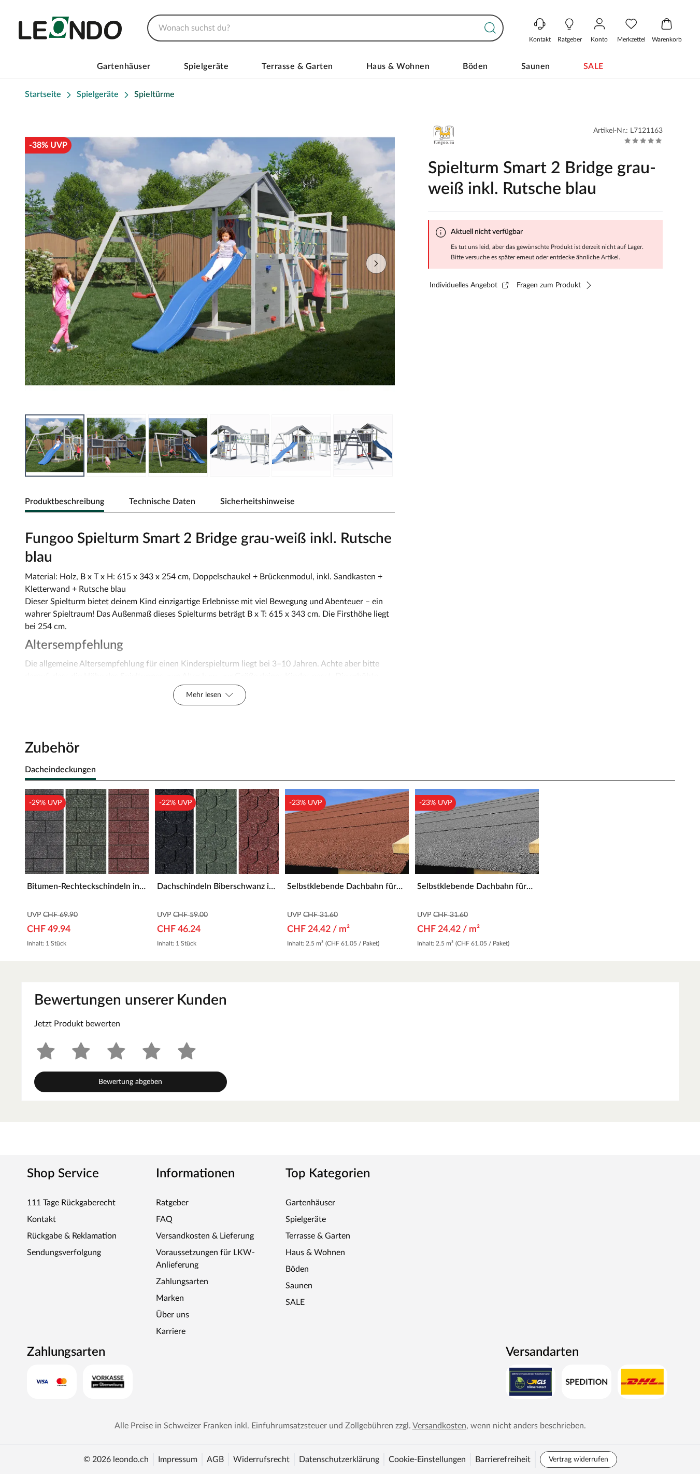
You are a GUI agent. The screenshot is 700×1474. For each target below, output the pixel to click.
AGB (215, 1459)
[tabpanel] (210, 615)
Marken (170, 1298)
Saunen (535, 66)
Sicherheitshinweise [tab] (257, 501)
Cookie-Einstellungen (427, 1459)
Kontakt (41, 1219)
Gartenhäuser (124, 66)
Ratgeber (172, 1203)
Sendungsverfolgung (64, 1252)
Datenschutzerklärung (339, 1459)
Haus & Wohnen (398, 66)
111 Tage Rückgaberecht (71, 1203)
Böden (475, 66)
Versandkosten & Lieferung (205, 1236)
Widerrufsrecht (261, 1459)
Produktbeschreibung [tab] (64, 501)
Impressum (177, 1459)
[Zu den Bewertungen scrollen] (643, 140)
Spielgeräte (206, 66)
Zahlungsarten (182, 1281)
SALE (593, 66)
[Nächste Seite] (378, 445)
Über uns (172, 1315)
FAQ (164, 1219)
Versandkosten (439, 1426)
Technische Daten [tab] (162, 501)
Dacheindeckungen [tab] (60, 770)
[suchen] (490, 28)
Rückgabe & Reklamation (72, 1236)
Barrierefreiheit (503, 1459)
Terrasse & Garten (297, 66)
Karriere (170, 1331)
